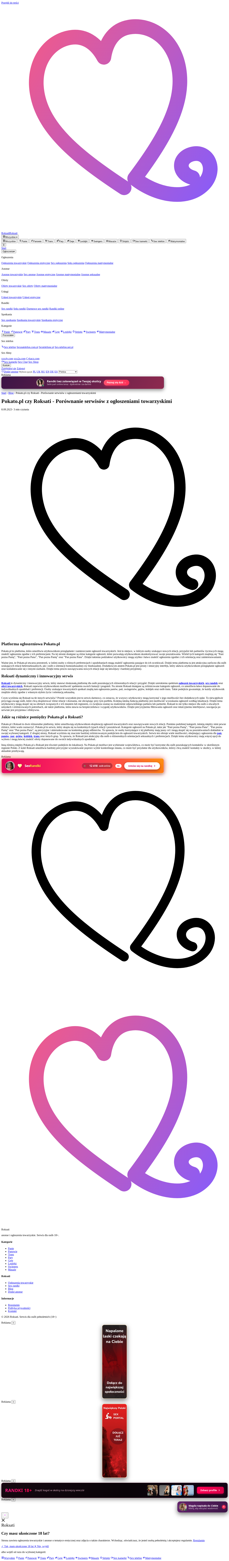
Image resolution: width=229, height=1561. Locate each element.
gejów (19, 736)
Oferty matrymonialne (45, 285)
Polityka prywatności (19, 1308)
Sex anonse (30, 274)
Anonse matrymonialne (68, 274)
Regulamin (14, 1305)
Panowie (17, 331)
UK (39, 371)
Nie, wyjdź (41, 1546)
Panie (7, 331)
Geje (57, 331)
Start (3, 248)
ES (56, 371)
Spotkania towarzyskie (29, 320)
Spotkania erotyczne (52, 320)
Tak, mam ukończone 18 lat (17, 1546)
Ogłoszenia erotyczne (38, 263)
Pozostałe (8, 335)
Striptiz (78, 331)
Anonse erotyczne (45, 274)
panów (5, 736)
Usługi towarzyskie (11, 297)
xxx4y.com (7, 358)
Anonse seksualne (90, 274)
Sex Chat (23, 361)
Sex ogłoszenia (59, 263)
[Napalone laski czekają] (114, 1362)
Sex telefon (10, 347)
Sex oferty (27, 285)
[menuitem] (9, 241)
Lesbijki (67, 331)
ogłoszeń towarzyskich (191, 683)
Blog (11, 393)
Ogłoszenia (9, 251)
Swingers (91, 331)
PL (34, 371)
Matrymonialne (107, 331)
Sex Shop (33, 361)
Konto (6, 365)
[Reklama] (4, 1515)
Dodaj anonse (15, 1291)
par (12, 736)
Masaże (47, 331)
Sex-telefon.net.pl (64, 347)
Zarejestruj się (8, 368)
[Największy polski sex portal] (114, 1441)
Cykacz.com (32, 358)
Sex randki (7, 308)
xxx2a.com (19, 358)
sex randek (211, 683)
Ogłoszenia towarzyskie (14, 263)
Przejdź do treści (10, 2)
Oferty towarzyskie (11, 285)
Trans (37, 331)
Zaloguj (21, 368)
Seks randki (19, 308)
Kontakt (12, 1311)
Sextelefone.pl (46, 347)
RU (43, 371)
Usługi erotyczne (31, 297)
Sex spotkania (8, 320)
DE (52, 371)
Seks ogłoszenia (75, 263)
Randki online (56, 308)
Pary (28, 331)
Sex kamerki (10, 361)
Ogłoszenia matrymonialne (99, 263)
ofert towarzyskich (11, 686)
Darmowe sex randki (37, 308)
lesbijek (28, 736)
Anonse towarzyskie (12, 274)
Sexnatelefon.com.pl (27, 347)
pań (219, 733)
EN (47, 371)
